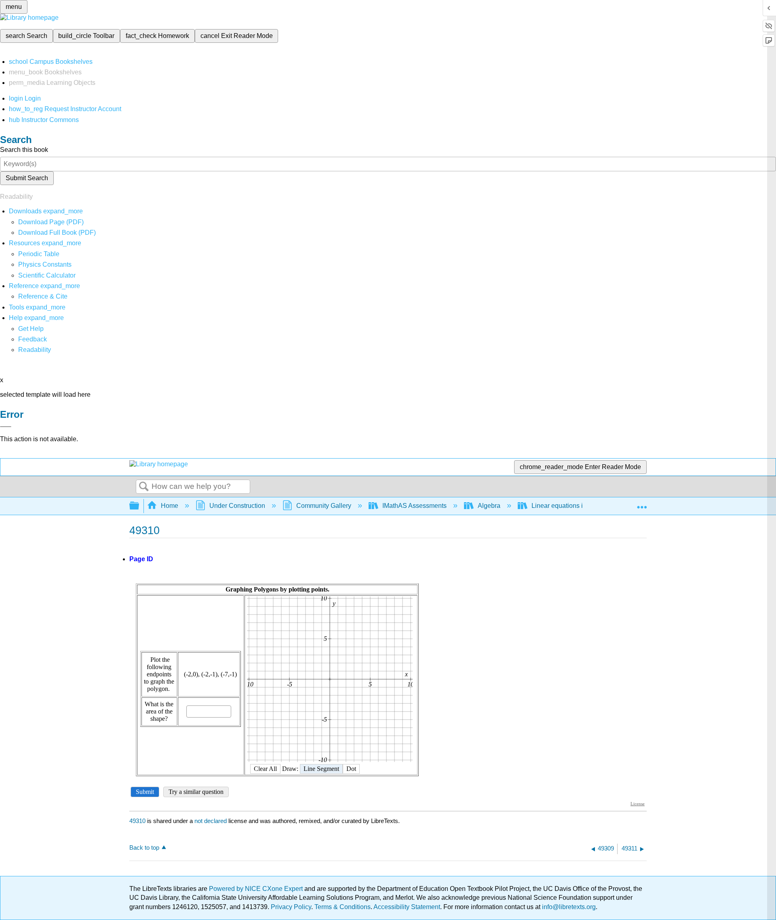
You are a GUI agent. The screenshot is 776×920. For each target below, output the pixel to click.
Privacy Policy (291, 906)
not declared (211, 820)
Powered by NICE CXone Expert (256, 888)
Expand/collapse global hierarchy (139, 506)
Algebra (489, 505)
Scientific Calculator (47, 275)
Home (169, 505)
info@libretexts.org (568, 906)
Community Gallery (324, 505)
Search (144, 487)
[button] (32, 339)
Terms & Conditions (342, 906)
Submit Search (27, 178)
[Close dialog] (5, 426)
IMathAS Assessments (414, 505)
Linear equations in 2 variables (575, 505)
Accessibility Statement (406, 906)
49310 (137, 820)
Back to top (144, 847)
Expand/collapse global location (642, 503)
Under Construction (237, 505)
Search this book (24, 149)
